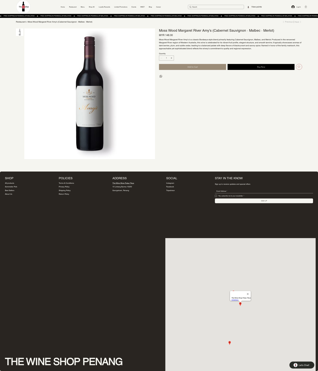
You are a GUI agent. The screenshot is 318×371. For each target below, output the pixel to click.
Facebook (170, 187)
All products (9, 183)
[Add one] (171, 58)
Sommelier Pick (11, 187)
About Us (8, 194)
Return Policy (64, 194)
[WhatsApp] (161, 76)
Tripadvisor (170, 190)
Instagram (170, 183)
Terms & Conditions (66, 183)
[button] (306, 7)
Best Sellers (9, 190)
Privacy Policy (64, 187)
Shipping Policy (65, 190)
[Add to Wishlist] (299, 67)
